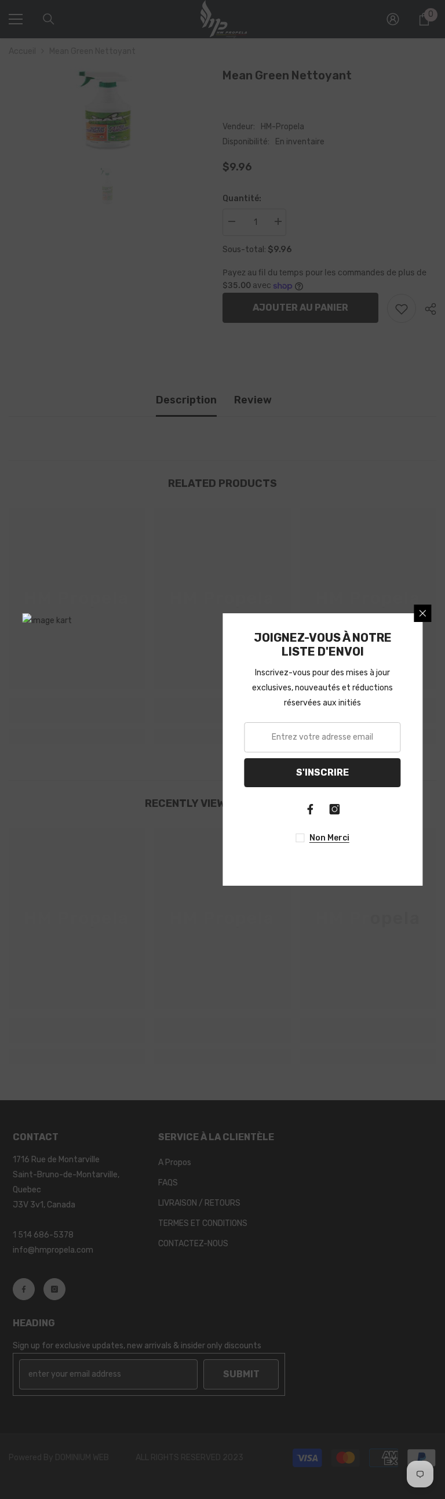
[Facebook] (310, 809)
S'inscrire (322, 772)
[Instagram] (335, 809)
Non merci (329, 838)
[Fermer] (423, 613)
